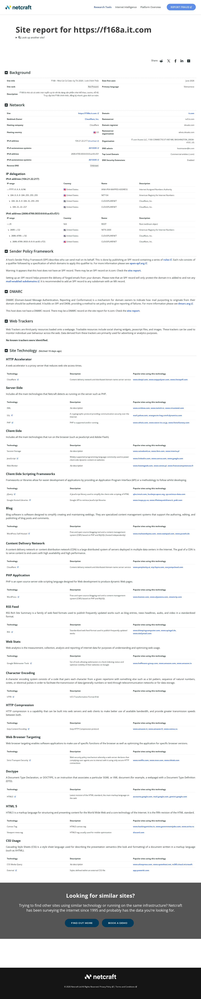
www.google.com (175, 458)
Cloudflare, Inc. (92, 119)
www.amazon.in (184, 663)
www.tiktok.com (171, 760)
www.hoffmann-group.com (145, 663)
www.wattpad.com (165, 533)
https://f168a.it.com (87, 113)
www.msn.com (156, 760)
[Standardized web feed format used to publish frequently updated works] (12, 632)
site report (134, 270)
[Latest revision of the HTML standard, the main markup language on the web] (15, 796)
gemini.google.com (178, 796)
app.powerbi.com (141, 870)
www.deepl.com (140, 379)
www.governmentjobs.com (168, 826)
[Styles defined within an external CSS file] (16, 870)
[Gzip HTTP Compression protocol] (28, 729)
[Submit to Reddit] (161, 60)
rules (166, 259)
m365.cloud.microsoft (182, 864)
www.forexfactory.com (178, 422)
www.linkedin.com (141, 458)
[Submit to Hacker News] (188, 60)
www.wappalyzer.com (159, 379)
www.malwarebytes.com (144, 533)
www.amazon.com (167, 663)
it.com (191, 113)
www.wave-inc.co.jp (158, 422)
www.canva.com (158, 458)
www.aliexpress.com (142, 864)
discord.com (138, 832)
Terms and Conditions (125, 986)
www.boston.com (141, 597)
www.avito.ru (188, 826)
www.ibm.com (158, 451)
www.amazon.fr (155, 729)
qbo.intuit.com (140, 494)
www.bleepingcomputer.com (146, 630)
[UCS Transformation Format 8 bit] (13, 696)
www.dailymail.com (142, 633)
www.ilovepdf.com (179, 379)
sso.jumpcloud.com (174, 567)
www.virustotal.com (174, 408)
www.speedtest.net (162, 864)
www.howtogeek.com (143, 465)
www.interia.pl (172, 451)
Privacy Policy (105, 986)
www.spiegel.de (168, 630)
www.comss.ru (170, 729)
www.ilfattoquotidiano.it (161, 500)
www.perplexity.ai (141, 567)
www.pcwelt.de (182, 533)
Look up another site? (33, 37)
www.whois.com (140, 422)
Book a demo (118, 922)
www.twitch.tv (157, 408)
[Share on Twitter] (169, 60)
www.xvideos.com (141, 408)
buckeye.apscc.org (156, 494)
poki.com (178, 500)
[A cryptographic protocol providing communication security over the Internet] (12, 415)
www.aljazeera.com (159, 597)
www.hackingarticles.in (144, 826)
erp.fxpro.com (157, 567)
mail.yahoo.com (140, 415)
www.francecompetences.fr (180, 465)
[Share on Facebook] (175, 60)
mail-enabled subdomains (21, 281)
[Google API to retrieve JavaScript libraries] (30, 500)
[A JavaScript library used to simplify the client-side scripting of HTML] (14, 494)
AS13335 (93, 148)
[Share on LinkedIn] (181, 60)
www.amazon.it (140, 729)
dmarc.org (184, 303)
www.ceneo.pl (160, 465)
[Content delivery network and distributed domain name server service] (17, 379)
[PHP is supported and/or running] (12, 422)
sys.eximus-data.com (175, 494)
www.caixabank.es (141, 451)
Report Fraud (180, 7)
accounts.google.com (142, 796)
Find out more (82, 922)
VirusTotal (92, 141)
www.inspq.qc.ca (141, 500)
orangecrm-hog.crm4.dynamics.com (165, 415)
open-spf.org (137, 263)
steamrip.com (175, 597)
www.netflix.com (141, 760)
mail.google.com (160, 796)
